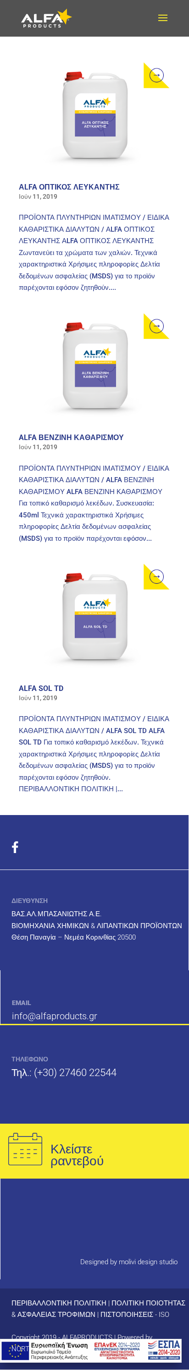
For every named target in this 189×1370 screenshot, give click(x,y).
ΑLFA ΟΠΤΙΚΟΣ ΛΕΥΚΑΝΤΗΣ (69, 187)
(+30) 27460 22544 (75, 1072)
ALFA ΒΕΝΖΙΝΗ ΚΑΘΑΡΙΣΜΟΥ (71, 437)
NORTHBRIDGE (34, 1349)
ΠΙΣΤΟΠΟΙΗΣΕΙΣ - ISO (134, 1314)
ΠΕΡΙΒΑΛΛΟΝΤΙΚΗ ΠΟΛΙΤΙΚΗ (58, 1303)
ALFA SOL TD (41, 688)
